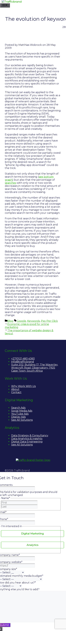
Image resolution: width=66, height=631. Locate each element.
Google (21, 320)
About (15, 389)
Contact (16, 392)
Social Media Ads (21, 410)
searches (10, 182)
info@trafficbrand (22, 361)
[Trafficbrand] (12, 1)
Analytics (32, 545)
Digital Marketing (32, 533)
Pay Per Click (49, 320)
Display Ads (18, 416)
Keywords (33, 320)
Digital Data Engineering (27, 441)
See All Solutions (22, 419)
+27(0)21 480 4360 (23, 358)
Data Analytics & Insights (26, 438)
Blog (10, 320)
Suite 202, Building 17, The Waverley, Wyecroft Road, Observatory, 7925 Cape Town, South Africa (34, 367)
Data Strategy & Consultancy (29, 435)
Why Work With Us (23, 386)
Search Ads (18, 407)
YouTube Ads (20, 413)
